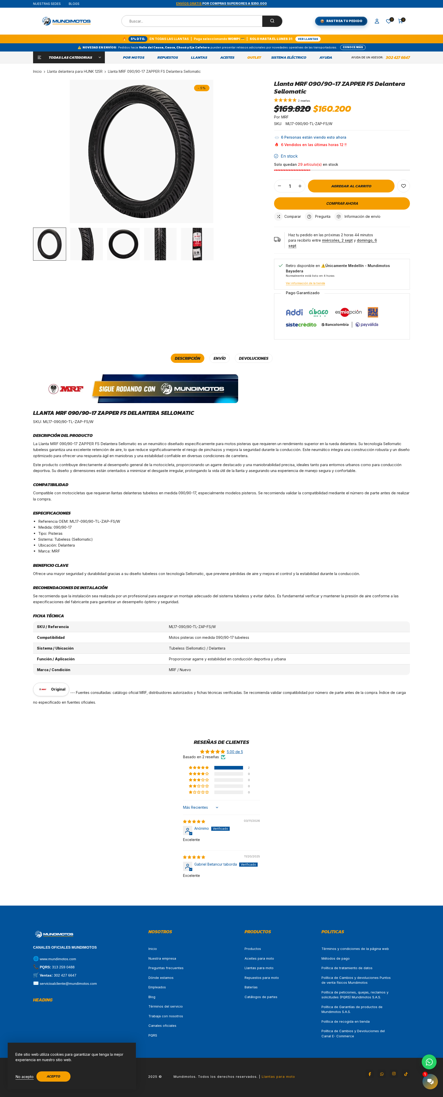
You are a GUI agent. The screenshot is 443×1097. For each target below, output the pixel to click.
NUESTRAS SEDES (47, 4)
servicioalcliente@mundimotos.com (68, 983)
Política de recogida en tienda (345, 1021)
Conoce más (353, 47)
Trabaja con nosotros (165, 1016)
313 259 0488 (63, 967)
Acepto (53, 1076)
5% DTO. (138, 39)
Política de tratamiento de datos (346, 968)
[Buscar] (272, 21)
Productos (253, 949)
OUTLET (254, 57)
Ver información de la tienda (305, 283)
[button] (286, 100)
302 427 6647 (398, 57)
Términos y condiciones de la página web (355, 949)
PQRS (152, 1035)
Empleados (157, 987)
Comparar (292, 216)
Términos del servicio (165, 1006)
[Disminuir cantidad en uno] (279, 186)
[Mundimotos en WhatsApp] (382, 1074)
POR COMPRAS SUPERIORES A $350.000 (221, 3)
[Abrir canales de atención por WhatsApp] (429, 1061)
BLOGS (74, 4)
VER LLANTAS (308, 38)
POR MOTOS (133, 57)
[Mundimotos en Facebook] (370, 1074)
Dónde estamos (161, 978)
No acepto (25, 1076)
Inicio (152, 949)
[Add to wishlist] (403, 186)
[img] (194, 821)
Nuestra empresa (162, 958)
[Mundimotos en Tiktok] (406, 1074)
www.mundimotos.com (58, 959)
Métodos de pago (335, 958)
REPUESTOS (167, 57)
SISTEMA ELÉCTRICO (288, 57)
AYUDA (325, 57)
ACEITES (227, 57)
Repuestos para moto (262, 978)
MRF (285, 117)
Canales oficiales (162, 1025)
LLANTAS (199, 57)
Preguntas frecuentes (166, 968)
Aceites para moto (259, 958)
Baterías (251, 987)
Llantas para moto (259, 968)
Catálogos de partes (261, 997)
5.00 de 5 (235, 752)
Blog (151, 997)
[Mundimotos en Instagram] (394, 1074)
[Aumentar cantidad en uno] (300, 186)
